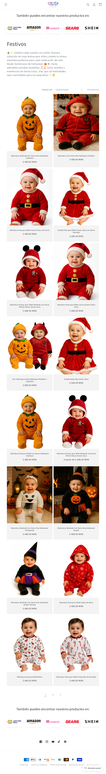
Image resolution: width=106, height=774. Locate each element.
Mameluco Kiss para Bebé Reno (29, 677)
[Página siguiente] (60, 695)
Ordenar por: (47, 89)
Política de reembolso (39, 765)
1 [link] (45, 694)
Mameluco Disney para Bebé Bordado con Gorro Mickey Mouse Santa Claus (29, 306)
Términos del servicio (76, 765)
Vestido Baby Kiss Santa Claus (76, 379)
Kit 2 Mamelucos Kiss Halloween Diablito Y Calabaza (30, 380)
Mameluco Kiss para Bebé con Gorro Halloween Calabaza (29, 455)
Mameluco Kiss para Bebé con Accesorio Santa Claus (76, 306)
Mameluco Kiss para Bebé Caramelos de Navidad (76, 677)
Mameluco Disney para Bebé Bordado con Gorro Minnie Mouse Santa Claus (76, 455)
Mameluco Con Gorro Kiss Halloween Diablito (76, 156)
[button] (6, 5)
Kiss (27, 765)
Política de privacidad (58, 765)
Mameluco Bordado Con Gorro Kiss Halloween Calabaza (29, 157)
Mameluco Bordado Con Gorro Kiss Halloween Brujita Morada (29, 603)
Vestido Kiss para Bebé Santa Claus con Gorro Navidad (76, 231)
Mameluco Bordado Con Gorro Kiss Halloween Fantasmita (29, 529)
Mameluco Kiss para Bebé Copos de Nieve (76, 602)
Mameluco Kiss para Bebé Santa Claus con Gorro (30, 230)
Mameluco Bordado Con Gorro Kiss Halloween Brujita (76, 529)
